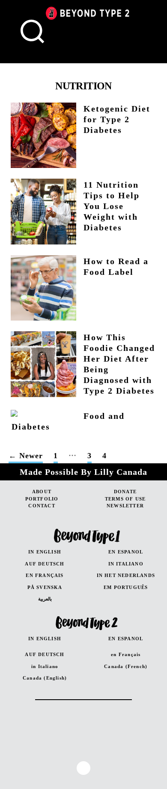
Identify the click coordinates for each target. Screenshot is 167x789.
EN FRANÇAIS (44, 575)
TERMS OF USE (125, 498)
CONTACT (41, 505)
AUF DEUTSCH (44, 563)
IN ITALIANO (125, 563)
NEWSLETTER (125, 505)
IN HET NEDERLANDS (126, 575)
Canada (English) (45, 677)
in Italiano (44, 666)
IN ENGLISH (44, 551)
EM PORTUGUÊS (126, 587)
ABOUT (41, 491)
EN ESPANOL (125, 551)
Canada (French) (125, 666)
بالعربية (45, 598)
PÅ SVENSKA (45, 587)
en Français (125, 654)
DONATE (125, 491)
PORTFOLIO (42, 498)
